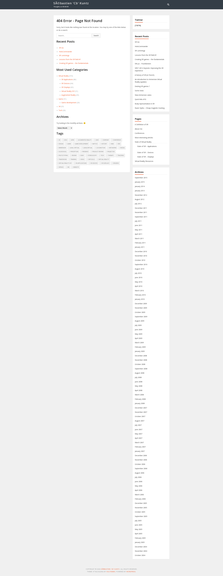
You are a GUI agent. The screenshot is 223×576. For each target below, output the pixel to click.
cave (97, 140)
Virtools (91, 159)
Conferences (139, 133)
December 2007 (141, 408)
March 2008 (139, 395)
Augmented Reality (68, 95)
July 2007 (138, 425)
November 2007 (141, 412)
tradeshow (63, 159)
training (74, 159)
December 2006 (141, 455)
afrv (72, 140)
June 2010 (138, 277)
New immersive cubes (143, 95)
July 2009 (138, 325)
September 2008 (141, 369)
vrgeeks (116, 163)
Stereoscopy (92, 155)
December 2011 (141, 208)
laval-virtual (74, 148)
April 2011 (138, 234)
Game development (68, 102)
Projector (111, 151)
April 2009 (138, 338)
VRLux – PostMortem (143, 64)
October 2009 (140, 312)
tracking (121, 155)
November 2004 (141, 551)
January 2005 (140, 542)
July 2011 (138, 221)
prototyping (63, 155)
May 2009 (138, 334)
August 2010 (139, 269)
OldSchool (63, 151)
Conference (117, 140)
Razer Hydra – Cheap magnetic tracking (149, 108)
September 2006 (141, 468)
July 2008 (138, 377)
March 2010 (139, 290)
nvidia (122, 148)
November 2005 (141, 507)
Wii (68, 167)
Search (96, 35)
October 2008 (140, 364)
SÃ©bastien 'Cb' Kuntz (71, 3)
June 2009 (138, 329)
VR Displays (65, 87)
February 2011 (140, 243)
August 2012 (139, 199)
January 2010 (140, 299)
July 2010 (138, 273)
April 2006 (138, 490)
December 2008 (141, 356)
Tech (60, 110)
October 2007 (140, 416)
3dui (65, 140)
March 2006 (139, 494)
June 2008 (138, 382)
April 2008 (138, 390)
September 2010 (141, 264)
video (82, 159)
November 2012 (141, 195)
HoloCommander (65, 51)
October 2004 (140, 555)
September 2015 (141, 178)
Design (61, 144)
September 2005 (141, 516)
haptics (94, 144)
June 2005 (138, 525)
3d (59, 106)
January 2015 (140, 182)
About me (138, 129)
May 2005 (138, 529)
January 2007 (140, 451)
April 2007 (138, 438)
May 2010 (138, 282)
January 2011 (140, 247)
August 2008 (139, 373)
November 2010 (141, 256)
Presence (85, 151)
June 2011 (138, 225)
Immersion (62, 148)
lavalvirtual (87, 148)
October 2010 (140, 260)
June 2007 (138, 429)
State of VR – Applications (147, 146)
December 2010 (141, 251)
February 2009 (140, 347)
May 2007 (138, 434)
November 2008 (141, 360)
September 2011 (141, 217)
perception (74, 151)
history (104, 144)
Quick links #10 (140, 99)
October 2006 (140, 464)
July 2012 (138, 204)
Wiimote (76, 167)
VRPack (61, 167)
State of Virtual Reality (143, 142)
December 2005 (141, 503)
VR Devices (65, 83)
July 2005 (138, 520)
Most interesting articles (144, 137)
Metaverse (112, 148)
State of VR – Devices (145, 152)
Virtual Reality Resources (144, 161)
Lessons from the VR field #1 (70, 59)
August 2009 (139, 321)
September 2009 (141, 316)
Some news (139, 90)
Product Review (97, 151)
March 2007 (139, 442)
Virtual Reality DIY (68, 91)
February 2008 (140, 399)
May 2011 (138, 230)
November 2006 (141, 460)
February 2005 (140, 538)
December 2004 (141, 547)
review (74, 155)
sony (82, 155)
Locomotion (100, 148)
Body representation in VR (144, 104)
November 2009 (141, 308)
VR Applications (67, 79)
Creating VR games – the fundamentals (73, 63)
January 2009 (140, 351)
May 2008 (138, 386)
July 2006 (138, 477)
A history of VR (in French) (144, 75)
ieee (119, 144)
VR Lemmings (64, 55)
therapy (111, 155)
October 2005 (140, 512)
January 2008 (140, 403)
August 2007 (139, 421)
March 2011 (139, 238)
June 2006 (138, 481)
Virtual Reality (64, 76)
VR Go (61, 48)
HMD (112, 144)
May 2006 (138, 486)
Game (61, 99)
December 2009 (141, 303)
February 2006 (140, 499)
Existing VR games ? (142, 86)
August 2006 (139, 473)
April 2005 (138, 533)
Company (106, 140)
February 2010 (140, 295)
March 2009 (139, 342)
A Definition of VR (141, 124)
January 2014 (140, 186)
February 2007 (140, 447)
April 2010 (138, 286)
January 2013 (140, 191)
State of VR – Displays (145, 157)
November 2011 (141, 212)
